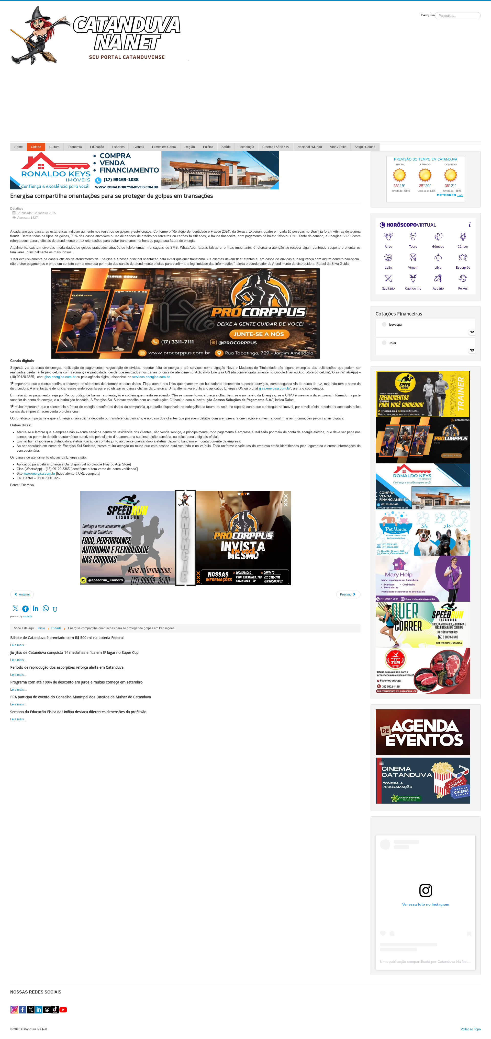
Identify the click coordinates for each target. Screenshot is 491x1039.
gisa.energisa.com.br (59, 377)
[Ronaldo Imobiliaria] (423, 486)
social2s (27, 616)
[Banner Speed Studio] (423, 394)
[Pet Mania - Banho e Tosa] (423, 532)
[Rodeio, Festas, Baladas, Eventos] (423, 732)
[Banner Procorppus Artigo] (185, 313)
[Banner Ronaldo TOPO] (144, 170)
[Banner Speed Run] (127, 538)
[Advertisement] (245, 103)
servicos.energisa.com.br (150, 377)
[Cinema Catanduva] (423, 780)
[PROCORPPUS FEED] (243, 538)
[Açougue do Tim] (423, 670)
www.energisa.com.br (39, 473)
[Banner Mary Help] (423, 578)
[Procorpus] (423, 440)
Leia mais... (18, 645)
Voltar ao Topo (471, 1029)
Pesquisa (428, 15)
